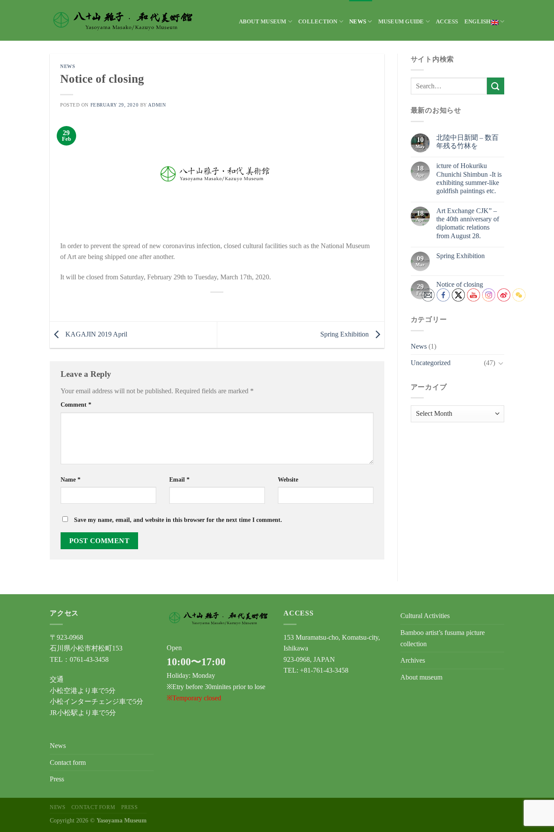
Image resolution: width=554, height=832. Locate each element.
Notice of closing (459, 284)
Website (288, 479)
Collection (318, 22)
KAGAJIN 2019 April (95, 334)
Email (179, 479)
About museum (263, 22)
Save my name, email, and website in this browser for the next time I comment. (178, 519)
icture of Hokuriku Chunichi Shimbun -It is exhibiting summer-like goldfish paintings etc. (469, 178)
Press (57, 779)
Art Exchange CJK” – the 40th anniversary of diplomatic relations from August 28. (467, 223)
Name (71, 479)
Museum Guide (401, 22)
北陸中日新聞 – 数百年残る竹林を (467, 141)
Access (447, 22)
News (357, 22)
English (477, 22)
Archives (412, 660)
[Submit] (495, 86)
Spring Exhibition (345, 334)
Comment (76, 404)
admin (157, 104)
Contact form (68, 762)
